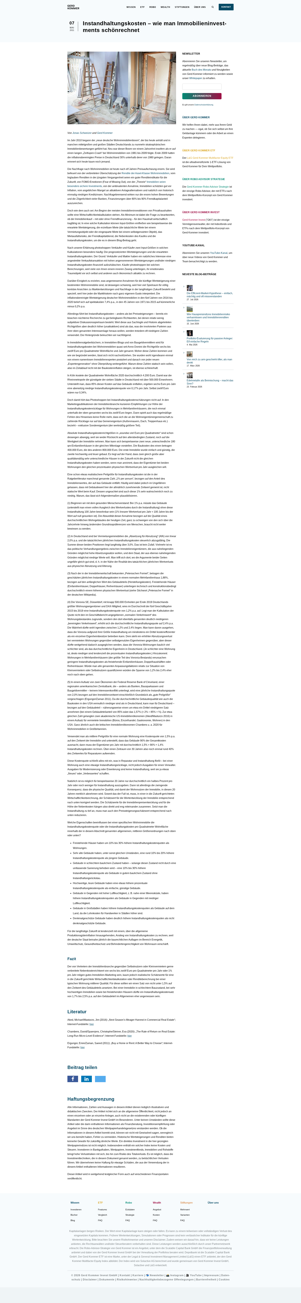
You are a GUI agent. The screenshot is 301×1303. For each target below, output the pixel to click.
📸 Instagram (175, 1275)
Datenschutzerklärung (203, 105)
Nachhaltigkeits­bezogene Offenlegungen (166, 1279)
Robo (152, 7)
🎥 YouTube (194, 1275)
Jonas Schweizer (82, 133)
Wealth (165, 7)
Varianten (185, 1215)
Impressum (211, 1275)
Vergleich (102, 1215)
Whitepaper (195, 78)
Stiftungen (182, 7)
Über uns (200, 7)
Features (102, 1209)
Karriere (137, 1275)
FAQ (100, 1220)
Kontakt (226, 7)
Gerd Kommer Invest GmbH (99, 1275)
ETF (142, 7)
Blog (73, 1220)
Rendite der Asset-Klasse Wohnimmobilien (145, 173)
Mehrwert (185, 1209)
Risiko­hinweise (127, 1279)
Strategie (129, 1215)
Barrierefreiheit (206, 1279)
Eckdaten (130, 1209)
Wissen (131, 7)
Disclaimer (90, 1279)
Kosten (156, 1215)
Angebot (157, 1209)
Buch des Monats (201, 69)
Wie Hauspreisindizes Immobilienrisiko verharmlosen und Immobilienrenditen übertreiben (208, 317)
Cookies (224, 1279)
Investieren (76, 1209)
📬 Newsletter (155, 1275)
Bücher (74, 1215)
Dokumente (106, 1279)
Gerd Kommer (105, 133)
